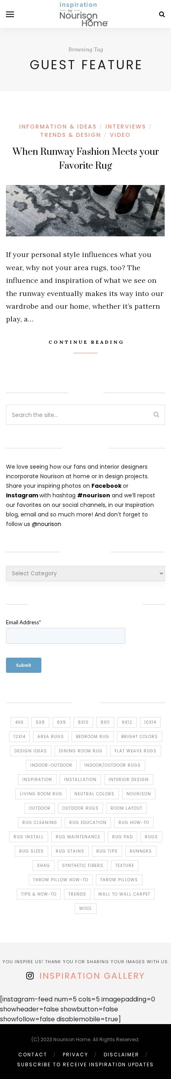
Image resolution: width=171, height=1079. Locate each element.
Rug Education (88, 823)
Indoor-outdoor (51, 765)
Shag (43, 866)
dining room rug (81, 751)
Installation (80, 780)
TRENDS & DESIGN (70, 135)
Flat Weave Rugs (136, 751)
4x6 (19, 722)
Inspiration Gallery (92, 976)
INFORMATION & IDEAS (58, 126)
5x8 (40, 722)
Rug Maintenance (78, 837)
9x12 (127, 722)
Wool (85, 909)
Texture (124, 866)
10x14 (150, 722)
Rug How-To (134, 823)
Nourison (138, 794)
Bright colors (139, 737)
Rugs (151, 837)
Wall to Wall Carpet (124, 894)
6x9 (61, 722)
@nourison (46, 524)
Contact (32, 1054)
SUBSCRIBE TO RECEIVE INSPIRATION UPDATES (85, 1064)
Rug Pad (122, 837)
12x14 (19, 737)
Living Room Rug (41, 794)
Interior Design (129, 780)
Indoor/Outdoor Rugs (112, 765)
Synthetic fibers (82, 866)
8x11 (105, 722)
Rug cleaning (39, 823)
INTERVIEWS (125, 126)
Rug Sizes (31, 851)
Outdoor (40, 808)
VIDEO (120, 135)
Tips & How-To (38, 894)
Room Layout (126, 808)
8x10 (83, 722)
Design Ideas (30, 751)
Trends (77, 894)
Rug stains (70, 851)
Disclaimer (121, 1054)
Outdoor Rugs (80, 808)
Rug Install (29, 837)
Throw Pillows (119, 880)
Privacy (75, 1054)
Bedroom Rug (92, 737)
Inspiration (37, 780)
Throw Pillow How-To (60, 880)
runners (141, 851)
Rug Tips (107, 851)
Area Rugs (50, 737)
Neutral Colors (94, 794)
